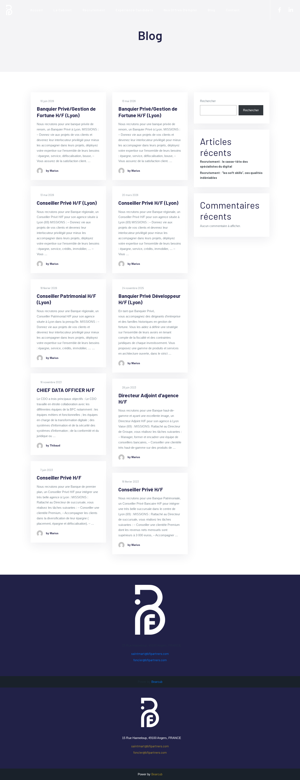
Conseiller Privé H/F (59, 477)
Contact (233, 10)
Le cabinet (62, 10)
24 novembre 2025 (132, 288)
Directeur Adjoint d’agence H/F (148, 398)
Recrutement (94, 10)
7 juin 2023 (46, 470)
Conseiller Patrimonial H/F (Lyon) (66, 299)
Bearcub (156, 681)
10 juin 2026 (47, 101)
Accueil (36, 10)
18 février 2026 (48, 288)
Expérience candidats (134, 10)
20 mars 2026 (129, 195)
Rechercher (208, 101)
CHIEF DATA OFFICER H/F (66, 390)
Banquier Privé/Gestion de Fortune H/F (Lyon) (66, 112)
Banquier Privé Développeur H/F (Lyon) (149, 299)
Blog (211, 10)
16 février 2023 (130, 481)
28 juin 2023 (128, 387)
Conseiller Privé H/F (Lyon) (67, 203)
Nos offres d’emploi (180, 10)
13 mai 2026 (128, 101)
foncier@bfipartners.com (150, 660)
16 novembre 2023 (51, 382)
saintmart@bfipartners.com (150, 653)
